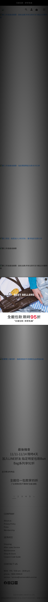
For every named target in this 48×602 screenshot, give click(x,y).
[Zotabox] (46, 322)
